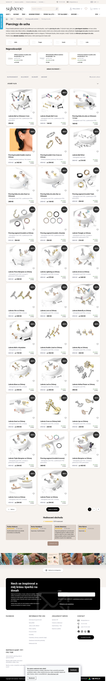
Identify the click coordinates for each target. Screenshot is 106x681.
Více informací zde (52, 674)
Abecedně (44, 77)
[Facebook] (78, 631)
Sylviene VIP (9, 2)
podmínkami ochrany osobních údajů (82, 599)
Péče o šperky (32, 628)
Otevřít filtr (12, 83)
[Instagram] (82, 631)
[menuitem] (9, 14)
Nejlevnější (24, 77)
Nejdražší (35, 77)
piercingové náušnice (81, 28)
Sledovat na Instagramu (54, 570)
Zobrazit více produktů (53, 69)
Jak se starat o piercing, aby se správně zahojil (14, 656)
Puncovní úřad (32, 631)
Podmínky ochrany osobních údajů (38, 637)
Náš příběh (31, 622)
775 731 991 (84, 623)
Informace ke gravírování (35, 619)
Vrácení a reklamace (31, 2)
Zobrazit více (53, 543)
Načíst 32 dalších (52, 509)
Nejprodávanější (12, 77)
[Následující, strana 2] (94, 509)
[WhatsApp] (85, 631)
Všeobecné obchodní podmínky (37, 640)
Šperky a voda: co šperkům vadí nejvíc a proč (15, 666)
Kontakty (41, 2)
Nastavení (32, 678)
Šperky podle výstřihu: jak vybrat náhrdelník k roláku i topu (14, 661)
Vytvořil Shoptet (83, 678)
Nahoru (12, 509)
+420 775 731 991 (85, 627)
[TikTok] (88, 631)
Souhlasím (73, 670)
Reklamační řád (33, 643)
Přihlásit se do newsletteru (67, 604)
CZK (95, 2)
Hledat (57, 8)
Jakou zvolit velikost (34, 625)
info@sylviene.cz (85, 620)
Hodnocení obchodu (53, 517)
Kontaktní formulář (86, 637)
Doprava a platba (19, 2)
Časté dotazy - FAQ (57, 625)
